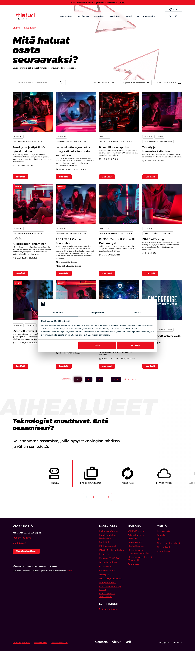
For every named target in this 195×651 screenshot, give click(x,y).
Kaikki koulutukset (108, 531)
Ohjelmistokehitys (108, 562)
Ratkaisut (99, 16)
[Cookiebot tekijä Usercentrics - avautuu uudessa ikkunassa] (142, 304)
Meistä (128, 16)
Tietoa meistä (163, 531)
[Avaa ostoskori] (176, 16)
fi (173, 9)
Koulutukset (66, 16)
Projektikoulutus (107, 570)
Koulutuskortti (135, 542)
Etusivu (16, 28)
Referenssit (133, 564)
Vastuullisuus (163, 551)
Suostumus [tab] (57, 312)
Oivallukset (114, 16)
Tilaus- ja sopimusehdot (168, 543)
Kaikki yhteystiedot (26, 551)
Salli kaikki (135, 345)
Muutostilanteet (136, 546)
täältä (69, 571)
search (170, 16)
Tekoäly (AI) (104, 574)
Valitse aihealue (104, 83)
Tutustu (121, 2)
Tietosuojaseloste (21, 642)
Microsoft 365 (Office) (109, 558)
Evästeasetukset (59, 642)
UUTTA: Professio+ (146, 16)
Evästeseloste (40, 642)
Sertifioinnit (83, 16)
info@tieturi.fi (19, 543)
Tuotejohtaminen (107, 582)
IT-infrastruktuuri (107, 546)
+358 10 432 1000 (22, 538)
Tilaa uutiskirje (164, 547)
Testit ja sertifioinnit (108, 609)
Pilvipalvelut (105, 566)
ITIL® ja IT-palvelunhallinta (112, 550)
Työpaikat (161, 535)
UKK (159, 539)
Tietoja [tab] (137, 312)
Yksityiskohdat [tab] (97, 312)
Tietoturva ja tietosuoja (110, 578)
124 (114, 380)
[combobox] (39, 82)
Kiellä (97, 345)
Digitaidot (104, 542)
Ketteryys (104, 554)
